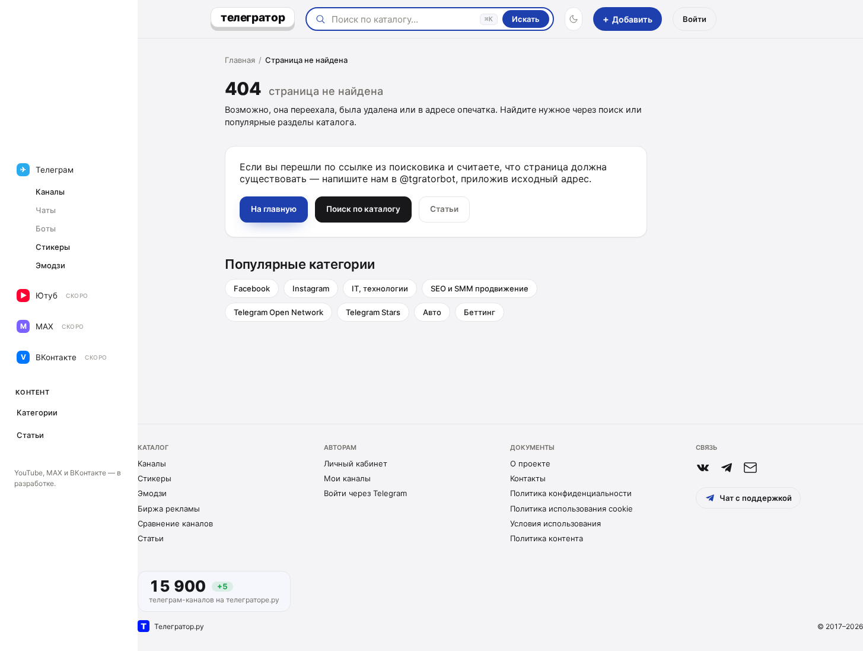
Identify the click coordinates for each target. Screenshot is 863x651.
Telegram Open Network (278, 312)
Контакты (528, 478)
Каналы (152, 463)
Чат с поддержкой (755, 498)
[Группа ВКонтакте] (703, 468)
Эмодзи (152, 493)
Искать (526, 19)
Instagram (310, 288)
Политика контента (546, 538)
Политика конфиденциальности (571, 493)
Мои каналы (347, 478)
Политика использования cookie (571, 508)
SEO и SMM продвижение (479, 288)
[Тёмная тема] (573, 19)
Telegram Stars (373, 312)
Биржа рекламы (169, 508)
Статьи (151, 538)
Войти (694, 19)
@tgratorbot (428, 179)
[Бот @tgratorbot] (726, 468)
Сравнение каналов (175, 523)
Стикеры (154, 478)
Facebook (252, 288)
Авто (432, 312)
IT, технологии (380, 288)
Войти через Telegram (365, 493)
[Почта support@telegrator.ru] (750, 468)
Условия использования (555, 523)
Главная (240, 60)
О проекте (530, 463)
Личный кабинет (355, 463)
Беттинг (479, 312)
